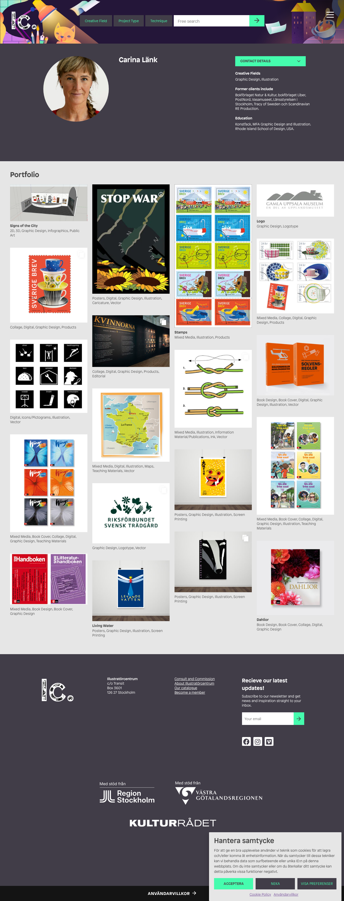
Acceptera (234, 883)
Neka (275, 883)
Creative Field (96, 20)
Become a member (190, 692)
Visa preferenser (317, 883)
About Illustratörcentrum (194, 683)
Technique (158, 20)
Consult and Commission (195, 679)
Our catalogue (186, 688)
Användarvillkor (285, 894)
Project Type (129, 20)
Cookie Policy (260, 894)
